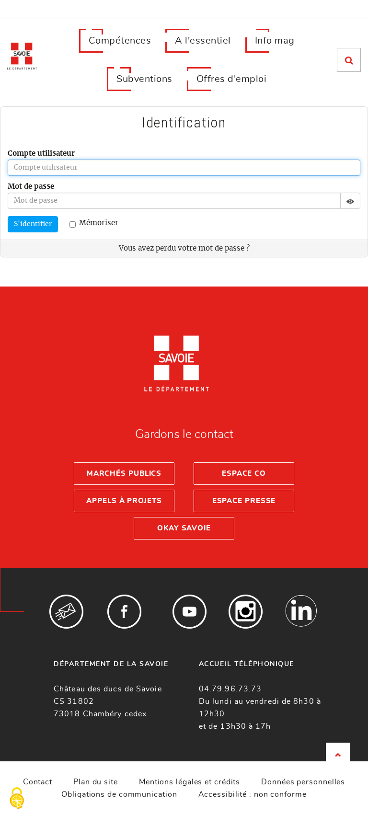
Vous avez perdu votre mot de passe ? (184, 248)
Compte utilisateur (41, 153)
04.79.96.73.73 (230, 689)
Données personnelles (303, 782)
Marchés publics (124, 473)
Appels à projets (123, 501)
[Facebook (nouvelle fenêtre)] (124, 612)
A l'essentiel (203, 41)
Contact (37, 782)
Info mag (275, 41)
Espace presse (244, 501)
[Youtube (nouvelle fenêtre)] (189, 612)
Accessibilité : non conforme (252, 794)
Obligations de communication (119, 794)
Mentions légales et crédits (189, 782)
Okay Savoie (184, 528)
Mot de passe (31, 186)
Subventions (144, 79)
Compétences (120, 41)
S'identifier (33, 224)
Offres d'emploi (231, 79)
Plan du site (95, 782)
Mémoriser (98, 223)
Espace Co (244, 473)
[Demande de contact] (66, 612)
